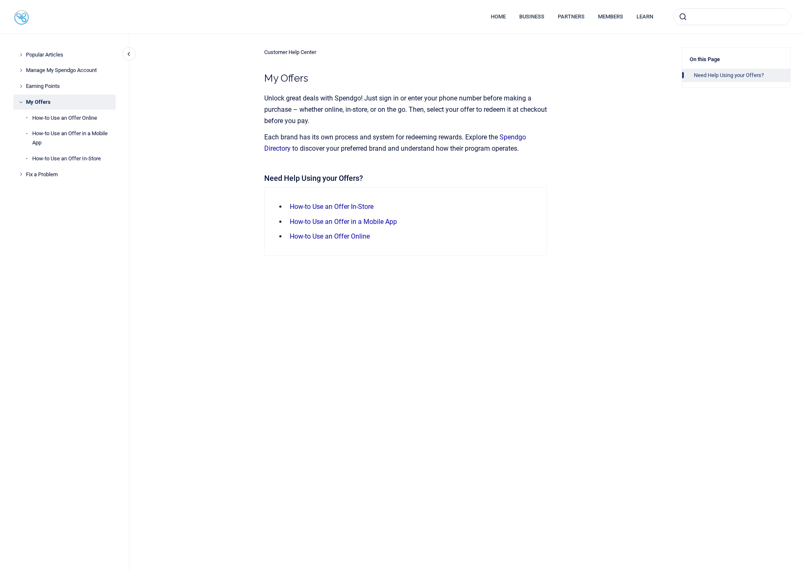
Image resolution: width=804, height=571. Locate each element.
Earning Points (43, 86)
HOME (498, 16)
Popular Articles (44, 54)
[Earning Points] (21, 86)
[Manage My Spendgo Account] (21, 70)
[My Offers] (21, 102)
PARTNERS (571, 16)
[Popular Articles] (21, 54)
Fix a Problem (42, 174)
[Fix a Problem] (21, 174)
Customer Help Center (290, 52)
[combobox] (732, 17)
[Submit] (683, 16)
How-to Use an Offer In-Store (66, 158)
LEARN (644, 16)
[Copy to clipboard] (260, 177)
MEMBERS (610, 16)
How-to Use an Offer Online (64, 118)
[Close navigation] (129, 54)
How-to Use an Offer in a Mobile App (70, 138)
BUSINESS (531, 16)
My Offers (38, 102)
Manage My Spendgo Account (61, 70)
